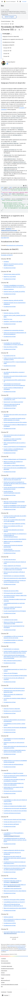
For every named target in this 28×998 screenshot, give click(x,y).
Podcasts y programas (5, 974)
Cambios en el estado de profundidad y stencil (15, 806)
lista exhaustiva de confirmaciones (15, 245)
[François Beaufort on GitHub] (7, 64)
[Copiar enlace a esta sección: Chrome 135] (9, 475)
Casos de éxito (4, 970)
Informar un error (4, 960)
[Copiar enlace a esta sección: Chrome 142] (9, 340)
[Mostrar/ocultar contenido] (11, 34)
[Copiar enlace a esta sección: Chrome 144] (9, 310)
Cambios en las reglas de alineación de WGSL (14, 523)
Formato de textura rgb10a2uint (11, 824)
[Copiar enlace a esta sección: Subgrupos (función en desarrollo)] (2, 85)
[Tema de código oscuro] (24, 186)
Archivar (3, 972)
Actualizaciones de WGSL (10, 923)
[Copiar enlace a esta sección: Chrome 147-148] (12, 271)
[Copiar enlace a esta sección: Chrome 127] (9, 667)
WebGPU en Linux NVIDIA (10, 276)
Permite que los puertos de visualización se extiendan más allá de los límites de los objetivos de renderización (15, 483)
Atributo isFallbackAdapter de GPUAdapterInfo (15, 459)
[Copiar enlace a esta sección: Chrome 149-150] (12, 259)
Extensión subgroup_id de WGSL (11, 313)
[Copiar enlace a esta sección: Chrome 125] (9, 706)
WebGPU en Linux (8, 319)
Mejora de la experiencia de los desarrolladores (15, 539)
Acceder (24, 1)
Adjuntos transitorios (9, 289)
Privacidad (9, 991)
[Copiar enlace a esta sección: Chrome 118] (9, 830)
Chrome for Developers (5, 21)
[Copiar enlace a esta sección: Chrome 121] (9, 770)
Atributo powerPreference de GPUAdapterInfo (15, 446)
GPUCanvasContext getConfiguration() (13, 593)
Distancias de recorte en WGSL (11, 591)
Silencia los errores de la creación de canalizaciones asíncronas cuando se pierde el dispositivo (15, 858)
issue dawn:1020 (5, 237)
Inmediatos (6, 261)
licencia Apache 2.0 (21, 947)
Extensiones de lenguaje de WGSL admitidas (14, 899)
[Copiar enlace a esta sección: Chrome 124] (9, 717)
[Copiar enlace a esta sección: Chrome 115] (9, 897)
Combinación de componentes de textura (14, 330)
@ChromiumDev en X (5, 980)
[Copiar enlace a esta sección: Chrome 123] (9, 736)
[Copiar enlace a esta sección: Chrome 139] (9, 395)
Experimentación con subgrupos (11, 649)
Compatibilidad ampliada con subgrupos (13, 640)
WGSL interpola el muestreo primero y (13, 660)
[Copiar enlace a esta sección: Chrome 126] (9, 685)
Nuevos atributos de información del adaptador (15, 727)
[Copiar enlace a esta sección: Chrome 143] (9, 328)
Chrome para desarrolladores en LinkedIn (9, 984)
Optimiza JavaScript (8, 917)
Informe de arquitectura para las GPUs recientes (15, 422)
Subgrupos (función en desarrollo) (12, 708)
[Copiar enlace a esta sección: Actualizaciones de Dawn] (20, 242)
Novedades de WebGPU (7, 255)
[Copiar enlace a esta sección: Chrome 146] (9, 283)
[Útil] (11, 24)
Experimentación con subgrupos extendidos (14, 576)
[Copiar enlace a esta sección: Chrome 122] (9, 758)
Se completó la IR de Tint (9, 355)
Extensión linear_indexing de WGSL (12, 274)
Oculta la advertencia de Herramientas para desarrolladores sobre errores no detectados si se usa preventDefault (15, 657)
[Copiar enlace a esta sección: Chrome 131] (9, 588)
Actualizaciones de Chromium (7, 968)
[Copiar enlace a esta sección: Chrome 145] (9, 298)
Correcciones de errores (9, 730)
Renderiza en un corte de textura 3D (12, 711)
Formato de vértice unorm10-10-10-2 (12, 822)
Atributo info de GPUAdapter (11, 673)
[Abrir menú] (2, 1)
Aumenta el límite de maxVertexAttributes (13, 764)
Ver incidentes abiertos (5, 963)
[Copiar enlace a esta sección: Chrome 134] (9, 499)
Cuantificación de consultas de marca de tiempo (15, 810)
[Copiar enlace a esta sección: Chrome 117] (9, 847)
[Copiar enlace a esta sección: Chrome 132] (9, 557)
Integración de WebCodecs (10, 878)
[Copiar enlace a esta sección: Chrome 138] (9, 412)
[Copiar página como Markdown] (19, 30)
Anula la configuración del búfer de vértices (14, 850)
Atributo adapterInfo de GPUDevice (12, 565)
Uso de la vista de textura (10, 559)
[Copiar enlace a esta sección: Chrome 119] (9, 817)
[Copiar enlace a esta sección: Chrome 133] (9, 513)
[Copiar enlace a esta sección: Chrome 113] (9, 929)
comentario (4, 109)
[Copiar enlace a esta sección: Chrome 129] (9, 633)
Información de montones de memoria (13, 791)
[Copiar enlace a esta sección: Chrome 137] (9, 432)
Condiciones (3, 991)
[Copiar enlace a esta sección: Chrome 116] (9, 876)
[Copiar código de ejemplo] (26, 186)
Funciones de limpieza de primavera (12, 813)
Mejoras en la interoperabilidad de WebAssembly (15, 675)
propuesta (21, 107)
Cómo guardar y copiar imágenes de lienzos (14, 465)
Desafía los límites (8, 803)
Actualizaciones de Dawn (10, 267)
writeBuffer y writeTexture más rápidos (13, 321)
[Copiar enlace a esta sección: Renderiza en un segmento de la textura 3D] (9, 217)
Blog (2, 5)
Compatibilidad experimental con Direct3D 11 (14, 902)
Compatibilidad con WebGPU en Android (13, 773)
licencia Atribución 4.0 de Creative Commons (16, 945)
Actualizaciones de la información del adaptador (15, 808)
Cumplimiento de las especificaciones (12, 888)
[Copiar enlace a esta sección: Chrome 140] (9, 369)
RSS (2, 986)
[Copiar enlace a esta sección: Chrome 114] (9, 914)
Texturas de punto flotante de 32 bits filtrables (15, 819)
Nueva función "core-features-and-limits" (13, 402)
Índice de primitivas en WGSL (10, 347)
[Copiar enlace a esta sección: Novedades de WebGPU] (19, 249)
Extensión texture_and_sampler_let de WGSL (14, 291)
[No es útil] (13, 24)
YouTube (2, 982)
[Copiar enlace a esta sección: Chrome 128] (9, 646)
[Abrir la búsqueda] (17, 1)
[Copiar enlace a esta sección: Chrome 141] (9, 353)
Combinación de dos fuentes (10, 619)
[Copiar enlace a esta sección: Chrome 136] (9, 456)
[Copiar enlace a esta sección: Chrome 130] (9, 617)
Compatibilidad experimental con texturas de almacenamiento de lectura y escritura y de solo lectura (15, 840)
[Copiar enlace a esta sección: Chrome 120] (9, 797)
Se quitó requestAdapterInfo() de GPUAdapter (15, 611)
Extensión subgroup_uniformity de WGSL (13, 300)
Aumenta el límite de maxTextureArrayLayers (14, 688)
